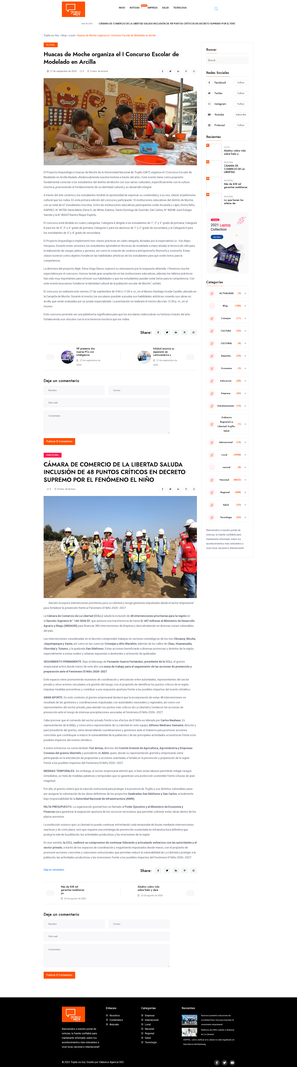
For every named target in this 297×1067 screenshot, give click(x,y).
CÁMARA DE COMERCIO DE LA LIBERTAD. (234, 169)
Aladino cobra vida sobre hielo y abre (148, 888)
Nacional (228, 162)
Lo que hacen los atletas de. (233, 201)
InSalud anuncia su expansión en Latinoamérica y (163, 352)
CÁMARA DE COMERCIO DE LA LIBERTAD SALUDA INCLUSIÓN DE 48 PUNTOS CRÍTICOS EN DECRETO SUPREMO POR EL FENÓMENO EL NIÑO (112, 23)
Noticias (137, 7)
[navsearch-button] (215, 9)
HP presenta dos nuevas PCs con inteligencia (85, 352)
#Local (50, 45)
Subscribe (241, 114)
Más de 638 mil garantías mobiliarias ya (72, 890)
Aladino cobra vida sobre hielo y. (235, 152)
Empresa (152, 7)
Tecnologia (180, 7)
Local (227, 147)
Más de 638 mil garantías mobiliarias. (236, 185)
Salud (165, 7)
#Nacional (52, 455)
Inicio (122, 7)
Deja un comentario (54, 869)
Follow (240, 82)
